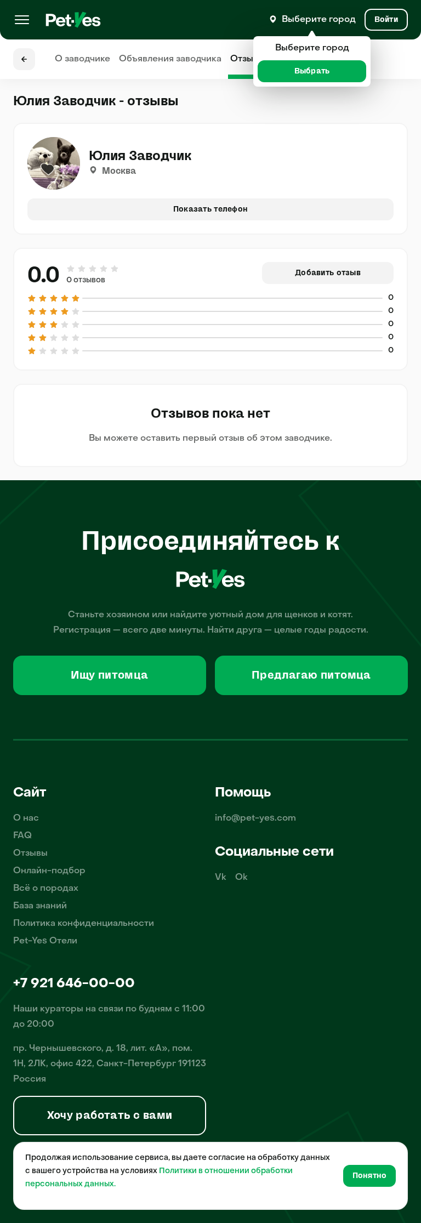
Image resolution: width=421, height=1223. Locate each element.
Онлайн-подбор (49, 871)
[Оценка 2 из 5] (81, 268)
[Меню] (22, 20)
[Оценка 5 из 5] (114, 268)
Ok (241, 877)
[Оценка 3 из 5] (92, 268)
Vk (220, 877)
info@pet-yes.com (255, 818)
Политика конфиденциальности (83, 923)
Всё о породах (45, 888)
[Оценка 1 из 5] (71, 268)
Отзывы (247, 59)
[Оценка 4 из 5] (103, 268)
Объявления (170, 59)
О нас (26, 818)
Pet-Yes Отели (45, 941)
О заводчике (82, 59)
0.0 (43, 275)
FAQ (22, 836)
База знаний (40, 906)
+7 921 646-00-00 (74, 984)
